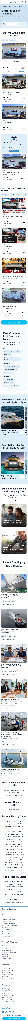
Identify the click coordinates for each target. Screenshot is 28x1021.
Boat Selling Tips (7, 991)
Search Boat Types (7, 999)
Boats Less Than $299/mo (11, 366)
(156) (14, 834)
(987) (14, 892)
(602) (14, 842)
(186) (14, 829)
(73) (14, 810)
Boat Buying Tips (7, 989)
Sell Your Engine (6, 956)
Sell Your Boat (6, 954)
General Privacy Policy (8, 917)
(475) (14, 847)
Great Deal (7, 199)
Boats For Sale (9, 6)
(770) (14, 860)
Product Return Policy (8, 921)
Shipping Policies (7, 930)
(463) (14, 839)
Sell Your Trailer (6, 958)
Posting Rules (6, 927)
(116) (14, 870)
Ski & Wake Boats (9, 379)
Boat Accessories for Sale (9, 952)
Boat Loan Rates (6, 972)
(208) (14, 826)
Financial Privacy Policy (8, 919)
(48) (14, 862)
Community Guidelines (8, 923)
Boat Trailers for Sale (8, 950)
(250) (14, 824)
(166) (14, 821)
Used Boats (5, 40)
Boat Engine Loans (7, 975)
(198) (14, 836)
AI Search (21, 24)
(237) (14, 884)
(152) (14, 844)
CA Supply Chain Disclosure (10, 934)
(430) (14, 865)
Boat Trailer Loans (7, 977)
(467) (14, 854)
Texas (16, 6)
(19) (14, 790)
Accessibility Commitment (9, 936)
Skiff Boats (7, 363)
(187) (14, 831)
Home (3, 6)
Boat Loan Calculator (8, 968)
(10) (14, 793)
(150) (14, 857)
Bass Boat (7, 376)
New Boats (12, 40)
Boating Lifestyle (7, 993)
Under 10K (4, 194)
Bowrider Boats (8, 382)
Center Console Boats (10, 369)
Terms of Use (6, 915)
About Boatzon (6, 913)
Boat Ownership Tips (8, 995)
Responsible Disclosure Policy (10, 932)
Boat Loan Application (8, 970)
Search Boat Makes (7, 997)
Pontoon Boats (8, 373)
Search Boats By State (8, 1001)
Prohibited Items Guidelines (10, 925)
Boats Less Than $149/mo (11, 386)
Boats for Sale (6, 946)
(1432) (14, 894)
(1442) (14, 897)
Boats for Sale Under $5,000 (12, 351)
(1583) (14, 902)
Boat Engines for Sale (8, 948)
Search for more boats (14, 322)
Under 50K (19, 194)
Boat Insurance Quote (8, 979)
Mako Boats (7, 355)
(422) (14, 899)
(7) (14, 795)
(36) (14, 881)
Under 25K (11, 194)
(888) (14, 886)
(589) (14, 849)
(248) (14, 889)
